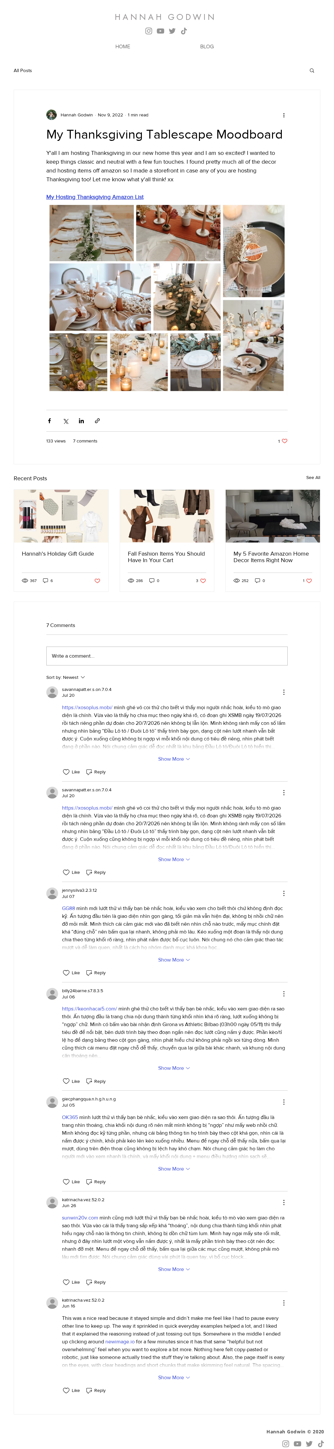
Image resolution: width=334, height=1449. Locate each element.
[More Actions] (284, 692)
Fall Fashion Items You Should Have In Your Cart (166, 556)
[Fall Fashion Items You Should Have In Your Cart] (167, 516)
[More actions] (284, 115)
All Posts (23, 70)
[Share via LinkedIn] (81, 421)
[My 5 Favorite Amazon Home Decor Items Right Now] (273, 516)
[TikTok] (184, 31)
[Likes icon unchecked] (66, 772)
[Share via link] (97, 421)
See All (313, 477)
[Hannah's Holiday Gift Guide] (61, 516)
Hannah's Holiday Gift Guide (58, 553)
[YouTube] (160, 31)
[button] (312, 70)
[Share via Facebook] (49, 421)
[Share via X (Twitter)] (65, 421)
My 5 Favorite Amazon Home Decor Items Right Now (271, 556)
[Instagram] (148, 31)
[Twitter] (172, 31)
